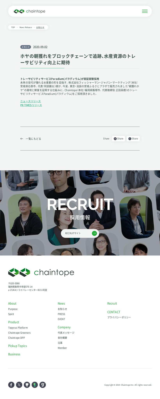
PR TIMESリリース (31, 105)
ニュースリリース (30, 101)
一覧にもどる (33, 138)
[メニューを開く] (145, 11)
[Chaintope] (29, 11)
